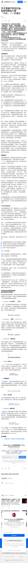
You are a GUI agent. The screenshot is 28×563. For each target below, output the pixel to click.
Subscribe (20, 2)
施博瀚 (20, 33)
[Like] (2, 20)
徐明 (3, 304)
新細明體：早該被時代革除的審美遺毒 (14, 439)
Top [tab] (2, 495)
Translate (4, 5)
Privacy (13, 553)
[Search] (25, 495)
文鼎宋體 (3, 398)
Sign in (25, 2)
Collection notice (23, 553)
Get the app (20, 556)
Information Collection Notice (18, 545)
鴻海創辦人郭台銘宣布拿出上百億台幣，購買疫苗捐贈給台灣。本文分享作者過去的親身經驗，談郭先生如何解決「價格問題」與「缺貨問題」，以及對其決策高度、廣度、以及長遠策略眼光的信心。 (10, 503)
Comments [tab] (4, 478)
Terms (16, 553)
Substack (7, 560)
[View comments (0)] (5, 20)
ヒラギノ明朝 (5, 364)
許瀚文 (2, 16)
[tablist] (7, 478)
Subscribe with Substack (15, 540)
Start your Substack (10, 556)
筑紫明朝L (10, 344)
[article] (14, 503)
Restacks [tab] (10, 478)
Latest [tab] (6, 495)
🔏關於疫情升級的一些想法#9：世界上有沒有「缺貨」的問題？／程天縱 (10, 500)
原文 (6, 56)
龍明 (3, 322)
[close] (24, 513)
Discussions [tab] (11, 495)
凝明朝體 (21, 34)
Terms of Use (21, 543)
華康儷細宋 (5, 381)
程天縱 (10, 505)
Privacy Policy (15, 546)
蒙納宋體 (4, 411)
